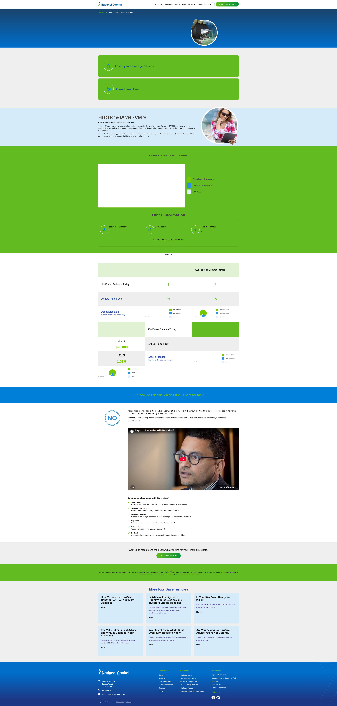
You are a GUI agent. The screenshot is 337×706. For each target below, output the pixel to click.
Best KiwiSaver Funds (188, 678)
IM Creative (128, 701)
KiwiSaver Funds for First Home (124, 12)
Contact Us (201, 4)
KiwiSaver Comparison (188, 681)
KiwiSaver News (186, 675)
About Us (158, 4)
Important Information (220, 675)
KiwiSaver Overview (166, 684)
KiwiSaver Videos (186, 688)
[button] (213, 4)
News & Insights (187, 4)
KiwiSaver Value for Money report (192, 691)
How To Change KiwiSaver (189, 684)
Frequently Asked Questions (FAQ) (224, 678)
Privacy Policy (216, 684)
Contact (162, 688)
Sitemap (215, 681)
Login (209, 4)
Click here (232, 572)
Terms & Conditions (219, 687)
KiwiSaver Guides (171, 4)
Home (110, 12)
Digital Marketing (120, 701)
